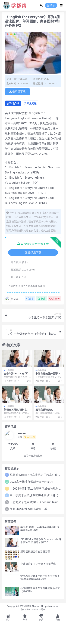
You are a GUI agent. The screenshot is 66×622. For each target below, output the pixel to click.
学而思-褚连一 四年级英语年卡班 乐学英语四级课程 (40, 528)
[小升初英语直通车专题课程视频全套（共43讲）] (12, 591)
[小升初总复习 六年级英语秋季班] (12, 567)
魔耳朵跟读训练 (44, 409)
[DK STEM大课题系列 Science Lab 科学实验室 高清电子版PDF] (12, 542)
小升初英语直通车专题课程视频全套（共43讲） (40, 589)
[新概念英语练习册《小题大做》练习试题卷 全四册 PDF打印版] (17, 394)
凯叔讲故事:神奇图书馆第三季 (28, 509)
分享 (31, 298)
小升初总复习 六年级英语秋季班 (38, 563)
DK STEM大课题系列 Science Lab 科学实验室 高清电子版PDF (40, 540)
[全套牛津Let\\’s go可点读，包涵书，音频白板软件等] (17, 358)
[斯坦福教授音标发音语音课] (12, 554)
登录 (52, 5)
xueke (14, 299)
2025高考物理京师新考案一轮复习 (31, 482)
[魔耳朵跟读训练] (49, 394)
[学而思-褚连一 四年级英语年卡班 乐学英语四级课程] (12, 530)
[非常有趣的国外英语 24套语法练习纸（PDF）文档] (49, 358)
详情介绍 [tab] (14, 103)
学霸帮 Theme (32, 606)
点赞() (55, 298)
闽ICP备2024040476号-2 (33, 609)
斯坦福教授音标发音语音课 (35, 551)
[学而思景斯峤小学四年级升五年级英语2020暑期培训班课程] (12, 579)
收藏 (43, 298)
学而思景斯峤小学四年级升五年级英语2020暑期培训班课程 (40, 577)
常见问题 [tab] (32, 103)
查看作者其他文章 (33, 455)
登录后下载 (19, 91)
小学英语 (22, 79)
